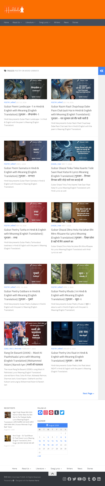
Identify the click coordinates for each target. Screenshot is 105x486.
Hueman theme (34, 481)
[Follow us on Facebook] (69, 479)
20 (52, 445)
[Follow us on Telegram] (94, 479)
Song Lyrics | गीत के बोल (12, 349)
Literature (29, 22)
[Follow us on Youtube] (79, 479)
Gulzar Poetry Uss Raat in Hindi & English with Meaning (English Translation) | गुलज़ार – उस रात (69, 356)
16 (65, 441)
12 (48, 441)
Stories (75, 22)
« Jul (39, 456)
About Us (16, 22)
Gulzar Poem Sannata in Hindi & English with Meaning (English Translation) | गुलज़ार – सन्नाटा (21, 172)
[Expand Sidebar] (101, 71)
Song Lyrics (43, 22)
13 (52, 441)
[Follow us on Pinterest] (84, 479)
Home (6, 22)
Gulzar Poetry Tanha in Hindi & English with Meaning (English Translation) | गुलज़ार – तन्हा (25, 233)
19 (48, 445)
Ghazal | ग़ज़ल (56, 164)
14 (57, 441)
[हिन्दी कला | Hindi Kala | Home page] (14, 9)
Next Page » (88, 393)
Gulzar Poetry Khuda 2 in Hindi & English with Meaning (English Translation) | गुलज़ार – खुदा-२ (69, 295)
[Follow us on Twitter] (74, 479)
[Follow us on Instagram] (64, 479)
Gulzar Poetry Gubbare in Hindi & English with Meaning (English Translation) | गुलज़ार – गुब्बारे (22, 295)
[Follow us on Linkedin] (99, 479)
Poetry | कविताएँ (9, 102)
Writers (57, 22)
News (66, 22)
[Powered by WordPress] (13, 480)
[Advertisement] (52, 46)
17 (40, 445)
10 (40, 441)
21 (57, 445)
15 (61, 441)
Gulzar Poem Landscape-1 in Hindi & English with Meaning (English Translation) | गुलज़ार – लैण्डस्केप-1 (24, 110)
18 (44, 445)
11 (44, 441)
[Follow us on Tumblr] (89, 479)
